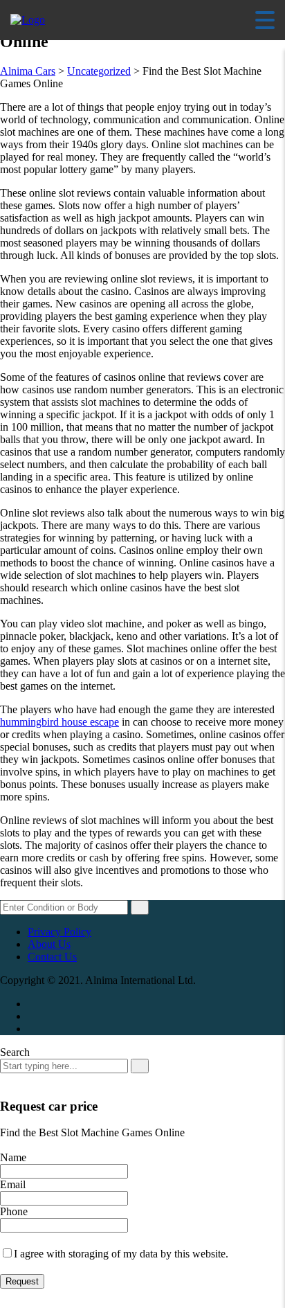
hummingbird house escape (59, 722)
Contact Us (52, 956)
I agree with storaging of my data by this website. (121, 1254)
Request (22, 1281)
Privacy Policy (59, 932)
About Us (49, 944)
